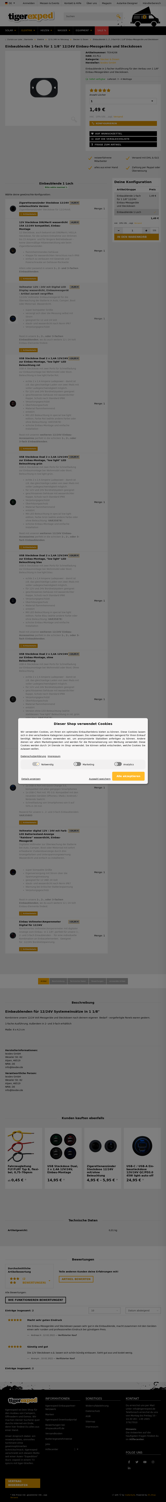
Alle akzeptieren (128, 776)
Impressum (54, 756)
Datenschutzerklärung (33, 756)
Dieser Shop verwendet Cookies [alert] (83, 724)
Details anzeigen (31, 779)
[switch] (36, 764)
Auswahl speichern (100, 779)
